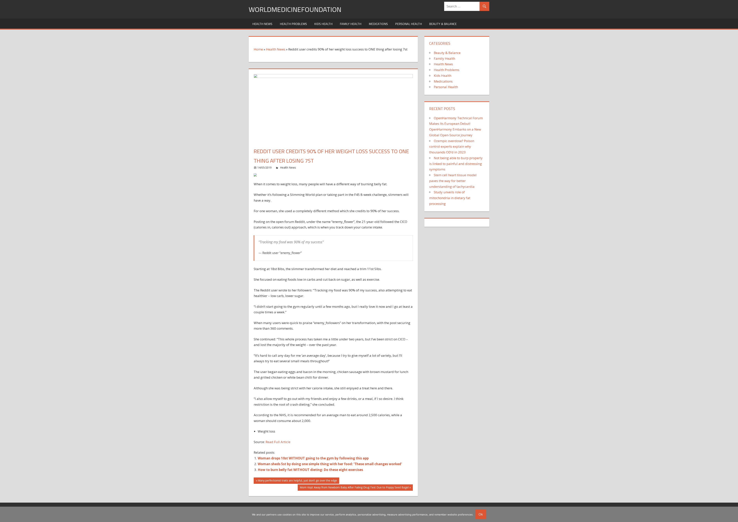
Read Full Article (278, 442)
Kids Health (323, 24)
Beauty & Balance (443, 24)
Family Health (350, 24)
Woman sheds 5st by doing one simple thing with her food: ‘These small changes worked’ (330, 464)
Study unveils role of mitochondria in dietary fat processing (449, 198)
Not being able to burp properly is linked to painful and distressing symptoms (456, 164)
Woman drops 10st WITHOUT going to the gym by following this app (313, 458)
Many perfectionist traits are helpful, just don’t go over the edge (297, 481)
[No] (733, 514)
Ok (481, 514)
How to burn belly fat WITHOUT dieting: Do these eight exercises (310, 469)
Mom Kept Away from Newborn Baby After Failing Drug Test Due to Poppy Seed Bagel (354, 488)
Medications (378, 24)
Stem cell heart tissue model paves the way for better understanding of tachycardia (453, 181)
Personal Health (408, 24)
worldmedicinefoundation (295, 9)
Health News (262, 24)
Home (258, 49)
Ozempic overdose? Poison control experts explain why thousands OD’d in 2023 (451, 147)
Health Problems (293, 24)
